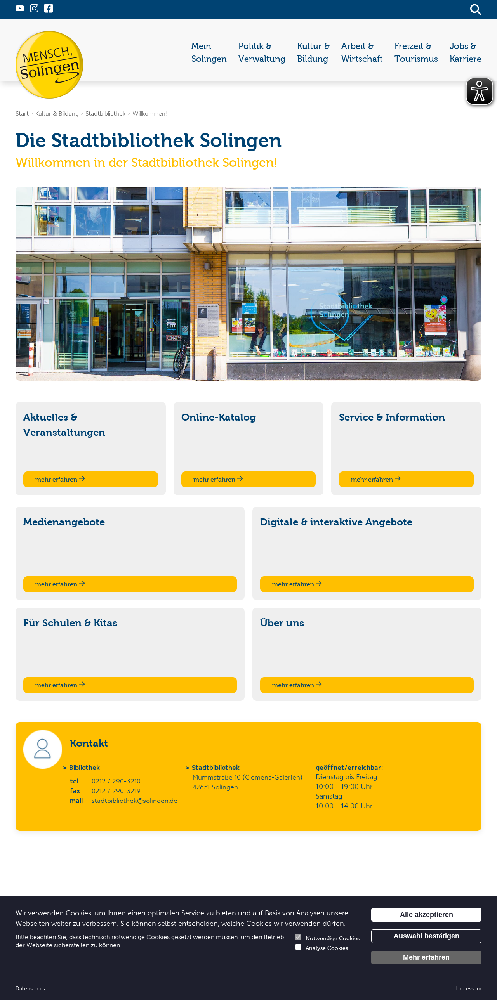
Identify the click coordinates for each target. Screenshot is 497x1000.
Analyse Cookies (327, 948)
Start (22, 113)
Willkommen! (149, 113)
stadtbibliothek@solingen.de (134, 800)
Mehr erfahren (426, 957)
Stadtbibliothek (216, 767)
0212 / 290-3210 (116, 780)
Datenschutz (31, 988)
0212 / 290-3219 (116, 790)
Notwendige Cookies (333, 938)
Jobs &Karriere (465, 52)
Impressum (468, 988)
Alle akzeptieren (426, 915)
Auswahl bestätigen (426, 936)
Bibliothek (85, 767)
